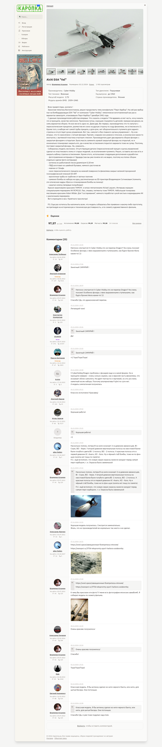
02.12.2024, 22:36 (77, 684)
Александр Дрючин (57, 532)
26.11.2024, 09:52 (77, 409)
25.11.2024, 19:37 (77, 305)
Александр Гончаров (57, 635)
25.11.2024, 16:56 (77, 245)
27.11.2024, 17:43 (77, 579)
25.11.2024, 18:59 (77, 285)
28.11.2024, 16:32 (77, 626)
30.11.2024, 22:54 (77, 645)
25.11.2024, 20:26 (77, 327)
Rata (57, 674)
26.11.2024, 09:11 (77, 389)
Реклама (50, 738)
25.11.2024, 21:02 (77, 348)
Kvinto (57, 379)
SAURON (57, 337)
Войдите (50, 230)
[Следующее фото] (139, 38)
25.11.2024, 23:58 (77, 370)
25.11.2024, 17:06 (77, 264)
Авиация (50, 6)
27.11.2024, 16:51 (77, 541)
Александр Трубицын (57, 254)
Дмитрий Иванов (57, 399)
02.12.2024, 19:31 (77, 664)
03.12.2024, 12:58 (77, 703)
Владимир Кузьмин (60, 84)
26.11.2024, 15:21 (77, 428)
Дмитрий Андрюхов (57, 274)
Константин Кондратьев (57, 316)
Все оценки (136, 223)
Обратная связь (60, 738)
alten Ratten (57, 452)
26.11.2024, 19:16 (77, 468)
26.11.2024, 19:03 (77, 443)
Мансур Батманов (58, 358)
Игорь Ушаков (57, 418)
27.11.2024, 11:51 (77, 522)
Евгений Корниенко (57, 693)
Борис (91, 84)
